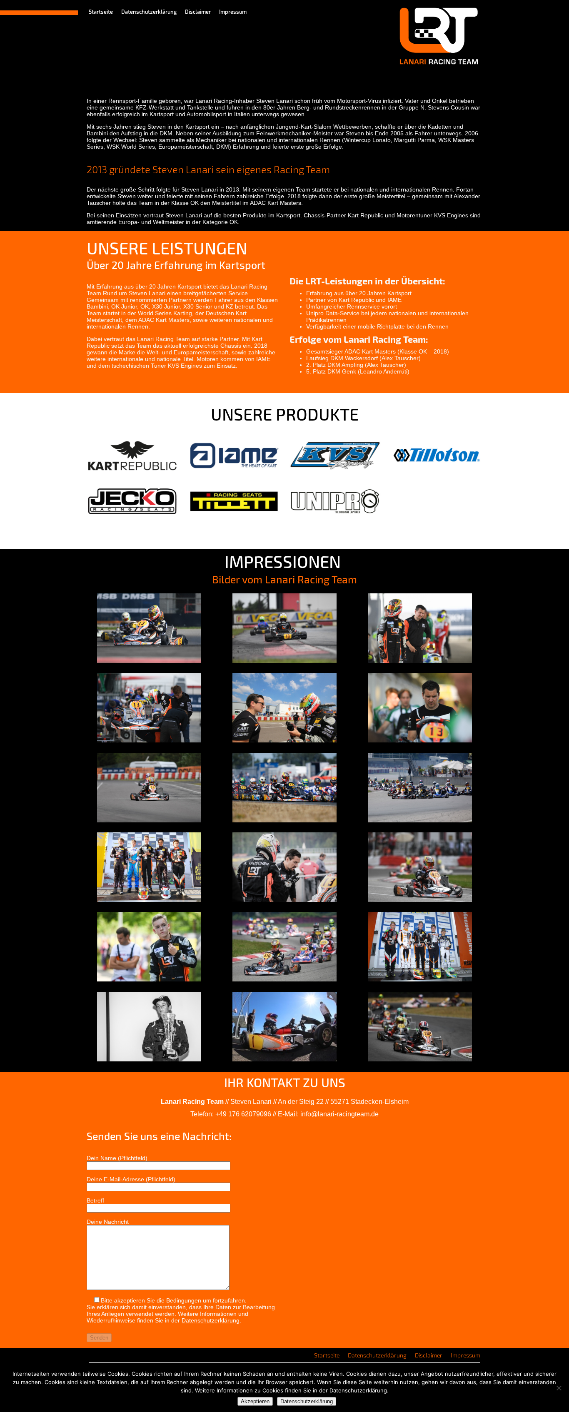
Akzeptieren (255, 1401)
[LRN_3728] (420, 740)
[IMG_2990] (284, 900)
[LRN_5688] (284, 660)
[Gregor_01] (149, 1059)
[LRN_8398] (149, 820)
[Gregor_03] (420, 1059)
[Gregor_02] (284, 1059)
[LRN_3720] (149, 979)
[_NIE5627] (420, 979)
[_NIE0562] (284, 820)
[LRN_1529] (149, 660)
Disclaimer (198, 11)
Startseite (101, 11)
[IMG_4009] (149, 900)
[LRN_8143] (420, 660)
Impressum (233, 11)
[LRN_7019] (284, 979)
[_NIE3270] (420, 820)
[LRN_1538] (420, 900)
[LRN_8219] (149, 740)
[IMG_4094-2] (284, 740)
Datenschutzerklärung (149, 11)
